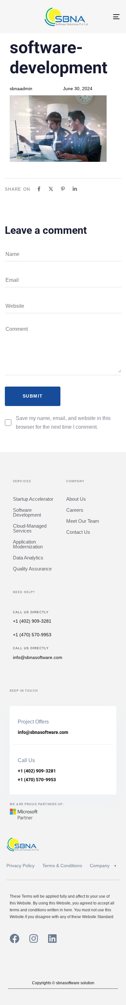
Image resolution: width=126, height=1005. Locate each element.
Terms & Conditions (62, 865)
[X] (50, 188)
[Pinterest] (62, 188)
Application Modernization (28, 544)
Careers (74, 510)
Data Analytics (28, 557)
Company (100, 865)
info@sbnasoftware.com (37, 657)
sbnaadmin (21, 88)
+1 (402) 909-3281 (32, 621)
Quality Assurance (32, 568)
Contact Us (78, 532)
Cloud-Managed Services (30, 528)
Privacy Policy (20, 865)
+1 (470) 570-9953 (32, 634)
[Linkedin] (74, 188)
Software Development (27, 512)
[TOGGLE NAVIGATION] (101, 16)
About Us (76, 499)
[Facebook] (39, 188)
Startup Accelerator (33, 499)
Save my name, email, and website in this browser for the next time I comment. (63, 422)
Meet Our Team (82, 521)
